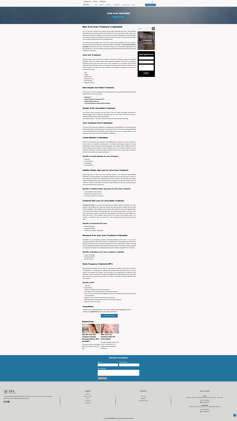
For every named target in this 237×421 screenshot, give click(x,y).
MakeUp (143, 398)
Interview (87, 400)
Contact (133, 4)
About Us (87, 394)
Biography (101, 4)
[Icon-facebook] (4, 402)
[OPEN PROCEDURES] (111, 4)
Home (96, 4)
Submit (146, 73)
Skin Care (143, 396)
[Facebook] (150, 1)
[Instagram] (152, 1)
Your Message (102, 368)
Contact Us (88, 403)
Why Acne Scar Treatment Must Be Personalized (108, 336)
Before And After (126, 4)
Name (99, 362)
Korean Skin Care (143, 400)
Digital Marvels (112, 418)
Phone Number (123, 362)
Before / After (88, 396)
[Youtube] (9, 402)
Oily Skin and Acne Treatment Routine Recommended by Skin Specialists (90, 337)
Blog (88, 398)
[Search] (153, 28)
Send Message (102, 378)
